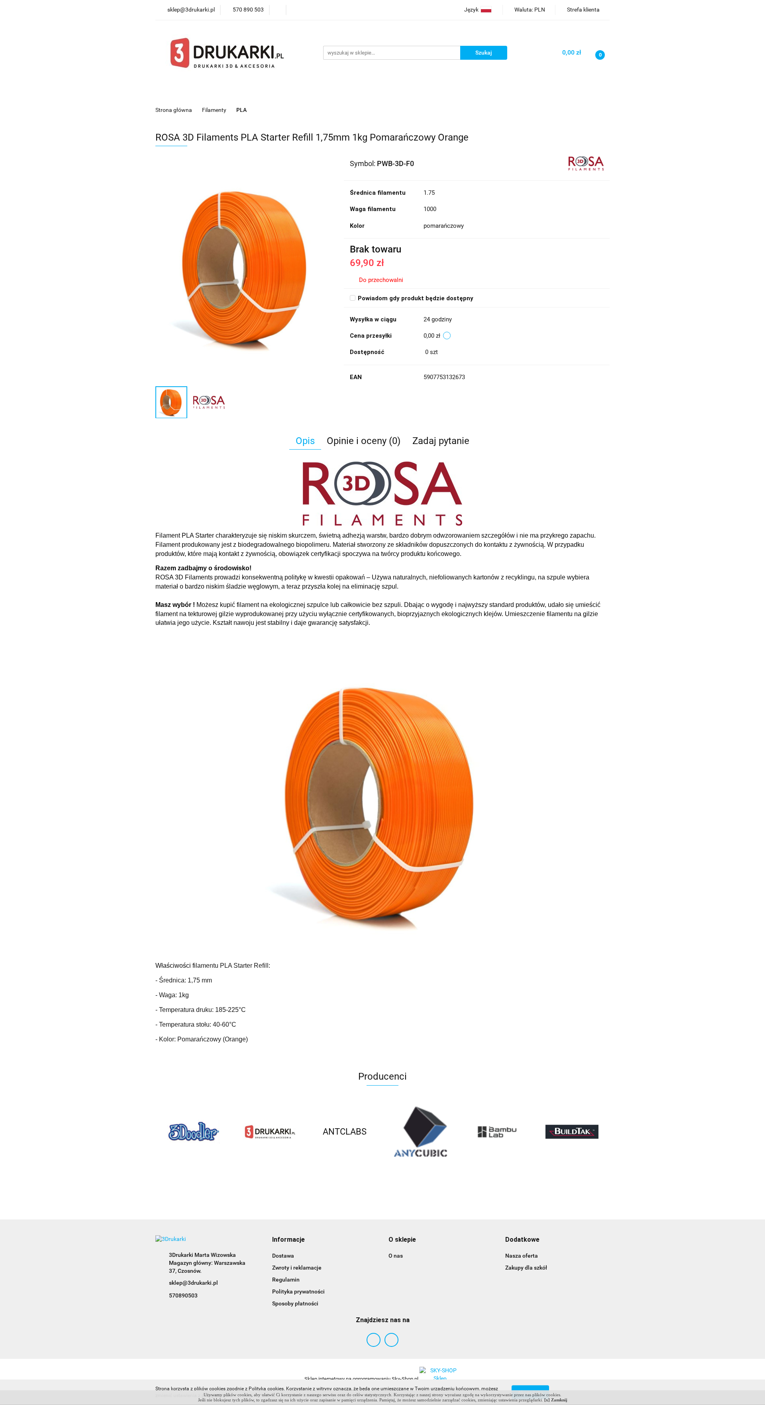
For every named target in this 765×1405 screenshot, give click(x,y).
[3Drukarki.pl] (269, 1132)
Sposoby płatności (295, 1303)
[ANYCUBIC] (420, 1132)
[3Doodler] (193, 1132)
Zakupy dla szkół (526, 1267)
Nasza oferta (521, 1255)
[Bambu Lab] (496, 1132)
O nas (395, 1255)
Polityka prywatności (298, 1291)
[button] (288, 1239)
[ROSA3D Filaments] (586, 163)
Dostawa (283, 1255)
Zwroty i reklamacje (297, 1267)
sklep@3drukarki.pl (193, 1283)
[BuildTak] (572, 1132)
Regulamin (286, 1279)
